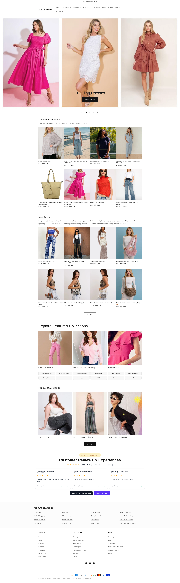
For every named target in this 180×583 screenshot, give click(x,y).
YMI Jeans (42, 437)
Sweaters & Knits (133, 373)
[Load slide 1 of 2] (86, 112)
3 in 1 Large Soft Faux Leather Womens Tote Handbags (50, 203)
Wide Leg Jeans (64, 373)
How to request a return (116, 546)
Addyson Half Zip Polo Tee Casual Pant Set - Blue (128, 161)
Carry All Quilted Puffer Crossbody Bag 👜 (128, 303)
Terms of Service (78, 540)
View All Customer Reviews (81, 493)
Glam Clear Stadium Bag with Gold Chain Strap (50, 303)
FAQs (109, 540)
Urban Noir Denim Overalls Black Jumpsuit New (74, 262)
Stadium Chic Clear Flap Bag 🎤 (74, 302)
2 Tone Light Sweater (44, 161)
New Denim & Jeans (126, 519)
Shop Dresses (90, 99)
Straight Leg (46, 378)
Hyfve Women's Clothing (117, 437)
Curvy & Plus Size (81, 373)
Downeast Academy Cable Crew (99, 161)
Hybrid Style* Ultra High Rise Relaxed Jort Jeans (75, 161)
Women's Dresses (125, 512)
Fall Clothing (116, 373)
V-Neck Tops (38, 512)
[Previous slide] (82, 112)
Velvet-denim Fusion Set (97, 261)
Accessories (42, 553)
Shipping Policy (78, 546)
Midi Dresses (95, 523)
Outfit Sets (99, 378)
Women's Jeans (44, 368)
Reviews (75, 553)
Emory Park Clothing (126, 516)
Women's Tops (113, 368)
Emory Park (98, 373)
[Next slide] (94, 112)
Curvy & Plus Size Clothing (84, 368)
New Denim (64, 378)
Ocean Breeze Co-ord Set (46, 261)
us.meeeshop (47, 578)
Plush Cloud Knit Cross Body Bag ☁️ (127, 261)
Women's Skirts (67, 523)
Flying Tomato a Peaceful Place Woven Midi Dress (76, 203)
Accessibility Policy (79, 550)
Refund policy (77, 543)
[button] (65, 7)
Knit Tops (133, 378)
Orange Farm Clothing (82, 437)
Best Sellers (66, 512)
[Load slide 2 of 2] (89, 112)
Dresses (41, 543)
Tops (40, 540)
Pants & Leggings (39, 516)
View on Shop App (101, 493)
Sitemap (75, 556)
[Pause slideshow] (98, 112)
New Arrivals (95, 519)
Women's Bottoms (39, 519)
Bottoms (41, 546)
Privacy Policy (77, 537)
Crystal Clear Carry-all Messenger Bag (101, 302)
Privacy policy (66, 578)
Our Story (111, 537)
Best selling (42, 556)
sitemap (110, 553)
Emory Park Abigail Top (97, 202)
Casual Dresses (67, 519)
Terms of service (76, 578)
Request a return (113, 550)
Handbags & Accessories (128, 523)
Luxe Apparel (81, 378)
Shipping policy (87, 578)
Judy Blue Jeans (47, 373)
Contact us (111, 543)
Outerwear (116, 378)
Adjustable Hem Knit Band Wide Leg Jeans (127, 203)
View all (90, 314)
